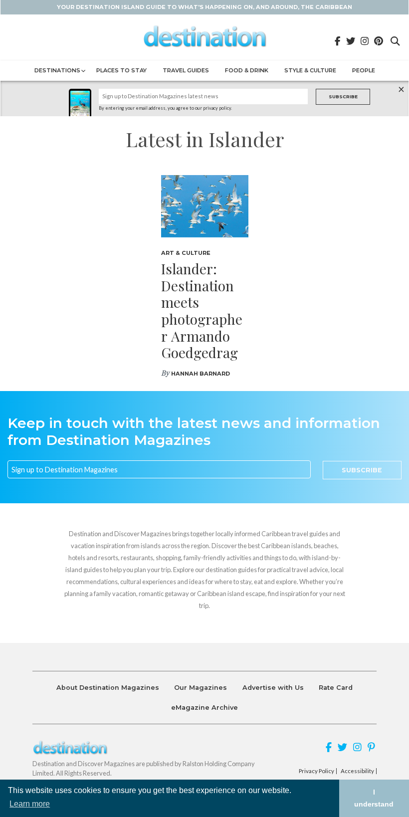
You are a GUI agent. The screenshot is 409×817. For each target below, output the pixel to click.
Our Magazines (200, 687)
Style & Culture (310, 70)
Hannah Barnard (200, 373)
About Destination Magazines (107, 687)
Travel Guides (186, 70)
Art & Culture (185, 252)
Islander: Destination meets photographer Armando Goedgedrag (201, 310)
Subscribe (343, 96)
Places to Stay (121, 70)
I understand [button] (374, 798)
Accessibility (357, 771)
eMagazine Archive (204, 707)
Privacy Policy (316, 771)
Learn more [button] (29, 804)
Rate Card (336, 687)
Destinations (57, 70)
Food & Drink (246, 70)
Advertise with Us (273, 687)
